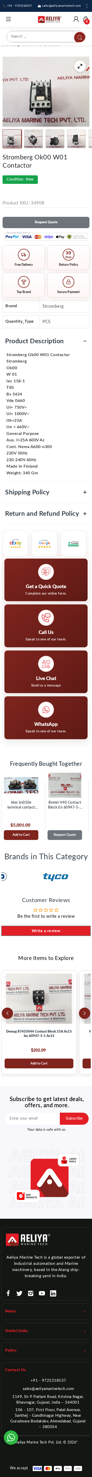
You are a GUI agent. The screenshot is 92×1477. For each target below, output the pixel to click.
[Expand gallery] (80, 66)
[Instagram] (31, 1293)
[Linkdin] (53, 1293)
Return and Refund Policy (46, 514)
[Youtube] (42, 1293)
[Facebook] (8, 1293)
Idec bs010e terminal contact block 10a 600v (21, 805)
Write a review (46, 931)
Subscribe (74, 1118)
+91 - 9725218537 (48, 1380)
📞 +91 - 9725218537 (17, 5)
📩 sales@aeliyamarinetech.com (59, 5)
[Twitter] (19, 1293)
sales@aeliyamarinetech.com (48, 1389)
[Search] (79, 37)
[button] (12, 138)
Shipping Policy (46, 492)
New (20, 179)
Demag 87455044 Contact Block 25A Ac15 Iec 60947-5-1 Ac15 (39, 1034)
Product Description (46, 341)
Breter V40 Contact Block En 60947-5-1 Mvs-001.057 (65, 805)
